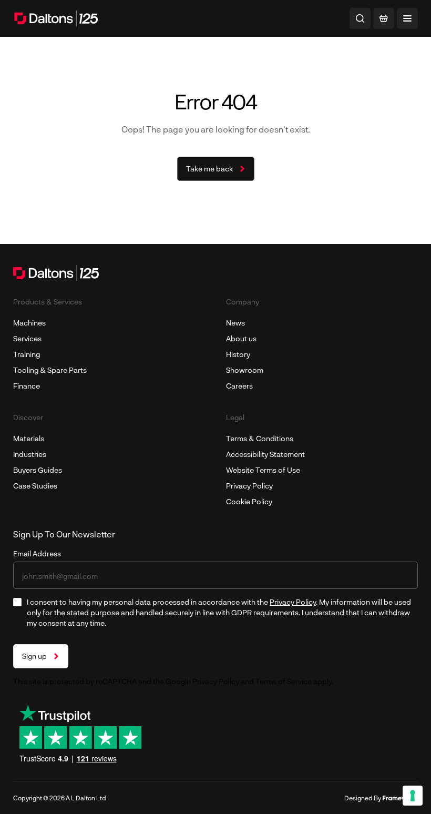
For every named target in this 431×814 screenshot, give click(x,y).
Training (26, 354)
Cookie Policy (249, 501)
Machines (29, 322)
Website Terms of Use (263, 469)
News (235, 322)
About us (241, 338)
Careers (239, 385)
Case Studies (35, 485)
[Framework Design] (400, 798)
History (238, 354)
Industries (29, 454)
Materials (28, 438)
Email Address (37, 553)
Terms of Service (283, 681)
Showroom (244, 369)
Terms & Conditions (259, 438)
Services (27, 338)
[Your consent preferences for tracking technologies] (413, 796)
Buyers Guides (37, 469)
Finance (26, 385)
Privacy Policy (249, 485)
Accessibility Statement (265, 454)
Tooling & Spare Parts (50, 369)
